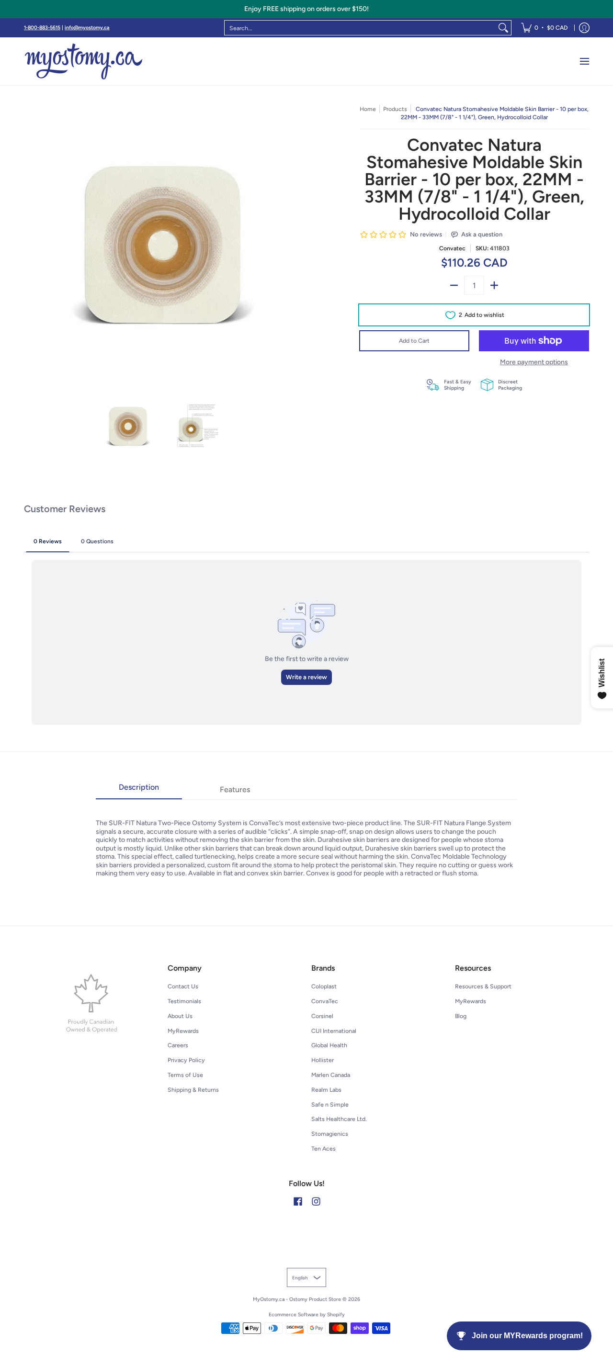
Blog (460, 1015)
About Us (180, 1015)
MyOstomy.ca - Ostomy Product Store (297, 1299)
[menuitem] (544, 27)
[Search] (503, 28)
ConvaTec (324, 1001)
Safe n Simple (330, 1104)
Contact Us (183, 986)
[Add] (494, 285)
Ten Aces (323, 1148)
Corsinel (322, 1015)
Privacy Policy (186, 1060)
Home (368, 108)
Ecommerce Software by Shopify (307, 1314)
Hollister (322, 1060)
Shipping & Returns (193, 1089)
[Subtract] (454, 285)
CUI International (333, 1030)
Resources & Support (483, 986)
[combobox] (360, 28)
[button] (298, 1201)
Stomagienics (329, 1133)
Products (395, 108)
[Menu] (584, 61)
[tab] (139, 790)
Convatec (452, 248)
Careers (178, 1045)
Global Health (329, 1045)
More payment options (534, 362)
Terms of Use (185, 1074)
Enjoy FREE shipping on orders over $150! (306, 9)
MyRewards (183, 1030)
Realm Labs (326, 1089)
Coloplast (324, 986)
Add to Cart (414, 340)
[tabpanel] (306, 838)
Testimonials (184, 1001)
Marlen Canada (330, 1074)
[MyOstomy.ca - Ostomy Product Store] (84, 61)
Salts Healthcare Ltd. (339, 1118)
